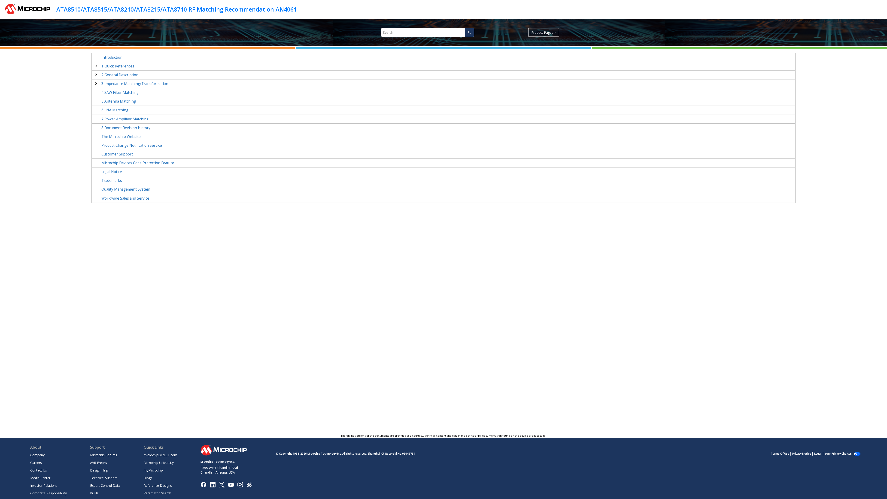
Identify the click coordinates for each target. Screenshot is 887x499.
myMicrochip (153, 470)
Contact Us (38, 470)
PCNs (94, 493)
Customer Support (117, 154)
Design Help (99, 470)
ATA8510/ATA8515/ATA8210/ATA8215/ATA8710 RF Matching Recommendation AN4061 (176, 9)
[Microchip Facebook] (203, 484)
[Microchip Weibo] (249, 485)
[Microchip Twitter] (222, 484)
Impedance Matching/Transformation (134, 83)
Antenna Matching (118, 101)
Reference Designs (158, 485)
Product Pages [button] (542, 32)
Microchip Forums (103, 455)
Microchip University (159, 462)
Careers (36, 462)
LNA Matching (114, 110)
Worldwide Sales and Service (125, 198)
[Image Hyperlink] (231, 485)
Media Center (40, 478)
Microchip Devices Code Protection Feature (137, 163)
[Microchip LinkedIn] (213, 484)
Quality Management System (125, 189)
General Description (119, 75)
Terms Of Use (780, 454)
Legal (817, 454)
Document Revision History (125, 127)
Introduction (111, 57)
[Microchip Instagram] (240, 484)
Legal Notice (111, 171)
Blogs (148, 478)
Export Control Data (105, 485)
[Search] (469, 32)
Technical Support (103, 478)
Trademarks (111, 180)
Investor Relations (43, 485)
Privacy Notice (801, 454)
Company (37, 455)
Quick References (117, 66)
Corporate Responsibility (48, 493)
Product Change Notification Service (131, 145)
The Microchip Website (121, 136)
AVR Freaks (98, 462)
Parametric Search (157, 493)
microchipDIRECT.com (160, 455)
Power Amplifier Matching (125, 119)
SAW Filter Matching (120, 92)
